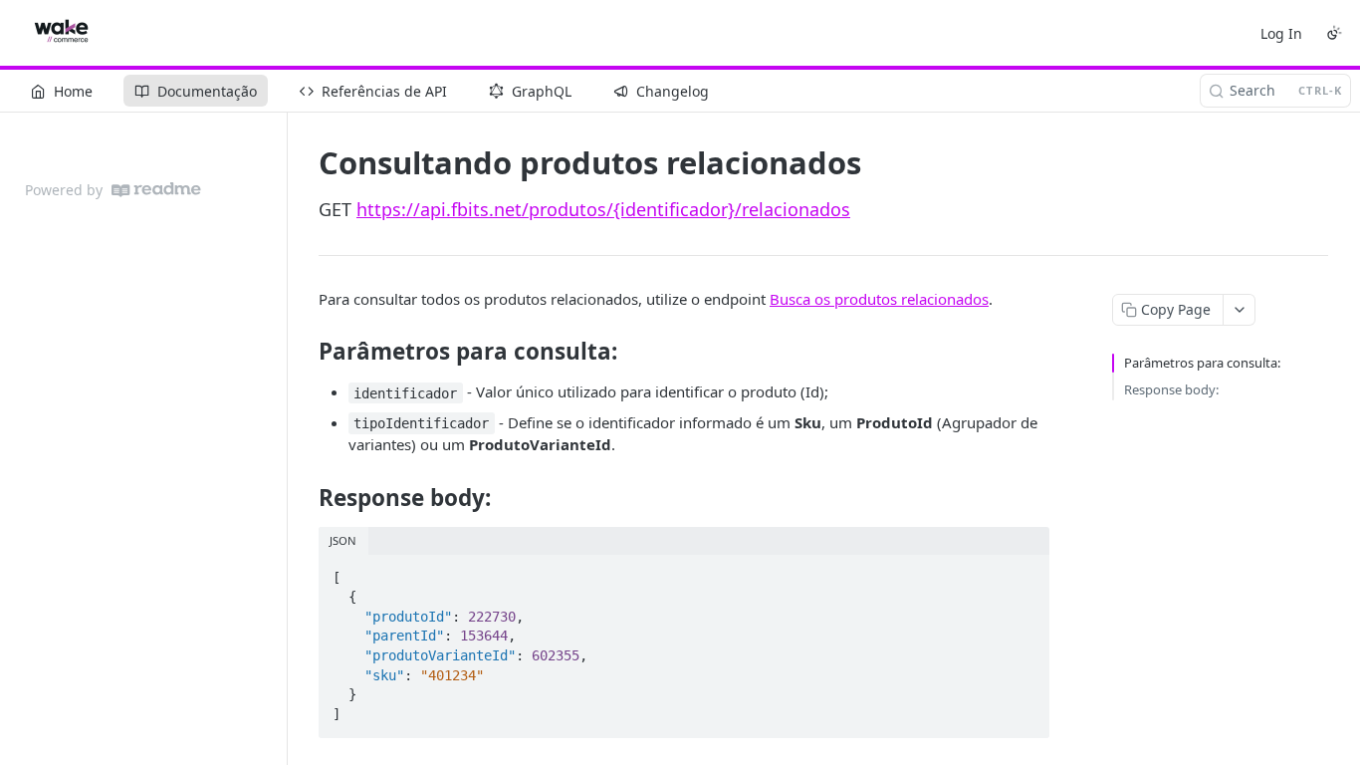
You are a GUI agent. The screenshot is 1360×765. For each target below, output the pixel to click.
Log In (1281, 33)
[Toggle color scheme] (1334, 33)
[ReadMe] (156, 189)
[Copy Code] (1025, 572)
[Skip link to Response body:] (305, 498)
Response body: (1171, 389)
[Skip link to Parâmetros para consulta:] (305, 352)
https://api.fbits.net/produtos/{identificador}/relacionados (603, 209)
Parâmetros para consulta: (1202, 363)
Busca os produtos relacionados (879, 299)
